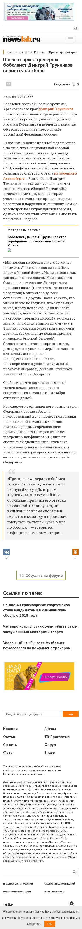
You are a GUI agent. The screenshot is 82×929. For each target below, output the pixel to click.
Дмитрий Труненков (56, 109)
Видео (49, 752)
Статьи (9, 736)
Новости (12, 52)
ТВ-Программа (57, 736)
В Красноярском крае (62, 52)
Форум (50, 744)
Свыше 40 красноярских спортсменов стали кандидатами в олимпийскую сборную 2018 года (36, 610)
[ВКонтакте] (35, 905)
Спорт (24, 52)
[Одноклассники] (73, 905)
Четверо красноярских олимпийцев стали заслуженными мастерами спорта (40, 629)
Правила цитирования (18, 883)
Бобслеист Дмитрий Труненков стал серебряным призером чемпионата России (37, 241)
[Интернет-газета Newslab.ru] (21, 38)
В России (37, 52)
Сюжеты (10, 744)
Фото (8, 752)
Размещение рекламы (17, 891)
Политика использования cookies (24, 773)
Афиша (50, 728)
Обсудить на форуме (44, 575)
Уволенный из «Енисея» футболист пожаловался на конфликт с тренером (37, 645)
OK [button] (49, 924)
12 (8, 84)
